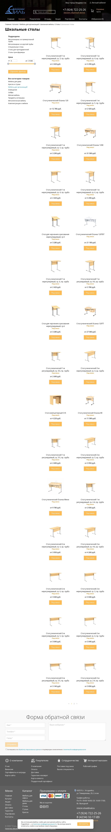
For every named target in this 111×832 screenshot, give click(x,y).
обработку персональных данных (29, 749)
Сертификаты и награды (15, 772)
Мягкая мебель (14, 95)
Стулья (25, 809)
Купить (55, 69)
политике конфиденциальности (45, 824)
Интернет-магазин (97, 760)
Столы (25, 806)
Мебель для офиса (27, 796)
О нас (7, 766)
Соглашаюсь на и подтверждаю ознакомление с (46, 749)
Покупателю (35, 19)
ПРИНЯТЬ (83, 824)
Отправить (11, 744)
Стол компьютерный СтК (55, 413)
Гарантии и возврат (39, 775)
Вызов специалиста (65, 769)
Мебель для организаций (17, 87)
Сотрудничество (70, 760)
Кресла (25, 812)
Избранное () (97, 19)
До (26, 61)
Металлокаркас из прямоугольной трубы (21, 40)
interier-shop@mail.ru (86, 808)
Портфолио (70, 19)
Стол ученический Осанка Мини (55, 499)
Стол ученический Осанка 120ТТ (90, 323)
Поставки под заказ (65, 766)
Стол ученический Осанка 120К (90, 145)
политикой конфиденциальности (75, 749)
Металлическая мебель (17, 101)
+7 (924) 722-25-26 (74, 9)
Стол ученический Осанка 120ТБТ (90, 234)
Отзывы (47, 19)
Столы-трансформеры (16, 52)
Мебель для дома (14, 82)
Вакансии (9, 769)
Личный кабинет (99, 3)
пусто (100, 10)
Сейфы (10, 92)
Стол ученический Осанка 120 (55, 100)
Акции (58, 19)
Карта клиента (37, 778)
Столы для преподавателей (18, 50)
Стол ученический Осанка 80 (90, 413)
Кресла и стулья (14, 84)
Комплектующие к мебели (18, 103)
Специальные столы (16, 47)
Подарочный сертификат (41, 781)
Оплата (34, 769)
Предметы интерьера (16, 98)
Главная (10, 19)
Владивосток (80, 3)
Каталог (22, 19)
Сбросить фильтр (18, 71)
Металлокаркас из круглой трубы (20, 44)
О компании (16, 760)
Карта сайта (10, 775)
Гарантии (9, 811)
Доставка (35, 772)
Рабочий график (90, 766)
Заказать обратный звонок (74, 12)
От (9, 61)
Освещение (12, 90)
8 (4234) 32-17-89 (88, 817)
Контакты (83, 19)
